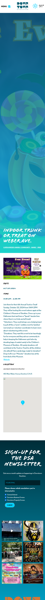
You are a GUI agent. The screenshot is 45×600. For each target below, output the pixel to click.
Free (39, 247)
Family (33, 247)
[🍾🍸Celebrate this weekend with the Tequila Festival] (12, 552)
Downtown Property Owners (16, 500)
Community (25, 247)
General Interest (12, 495)
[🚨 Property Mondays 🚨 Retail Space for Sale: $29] (12, 531)
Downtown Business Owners (16, 497)
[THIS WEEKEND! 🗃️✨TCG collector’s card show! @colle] (12, 573)
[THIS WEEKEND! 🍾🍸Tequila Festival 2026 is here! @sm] (33, 552)
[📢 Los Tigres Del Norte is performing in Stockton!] (33, 573)
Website (6, 359)
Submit (10, 505)
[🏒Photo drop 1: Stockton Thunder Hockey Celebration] (33, 531)
